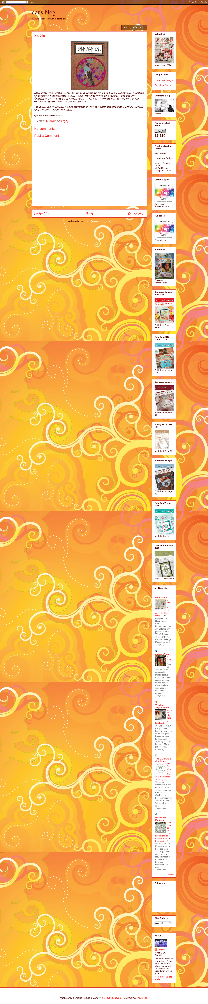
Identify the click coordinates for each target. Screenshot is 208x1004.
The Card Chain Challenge (163, 760)
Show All (171, 874)
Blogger (142, 998)
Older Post (136, 213)
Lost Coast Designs (164, 80)
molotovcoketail (111, 998)
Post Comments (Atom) (97, 221)
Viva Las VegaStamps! (162, 706)
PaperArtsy (161, 597)
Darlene (162, 949)
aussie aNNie (162, 654)
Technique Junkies (163, 85)
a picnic (169, 659)
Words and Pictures (161, 818)
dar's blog (43, 12)
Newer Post (42, 213)
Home (89, 213)
